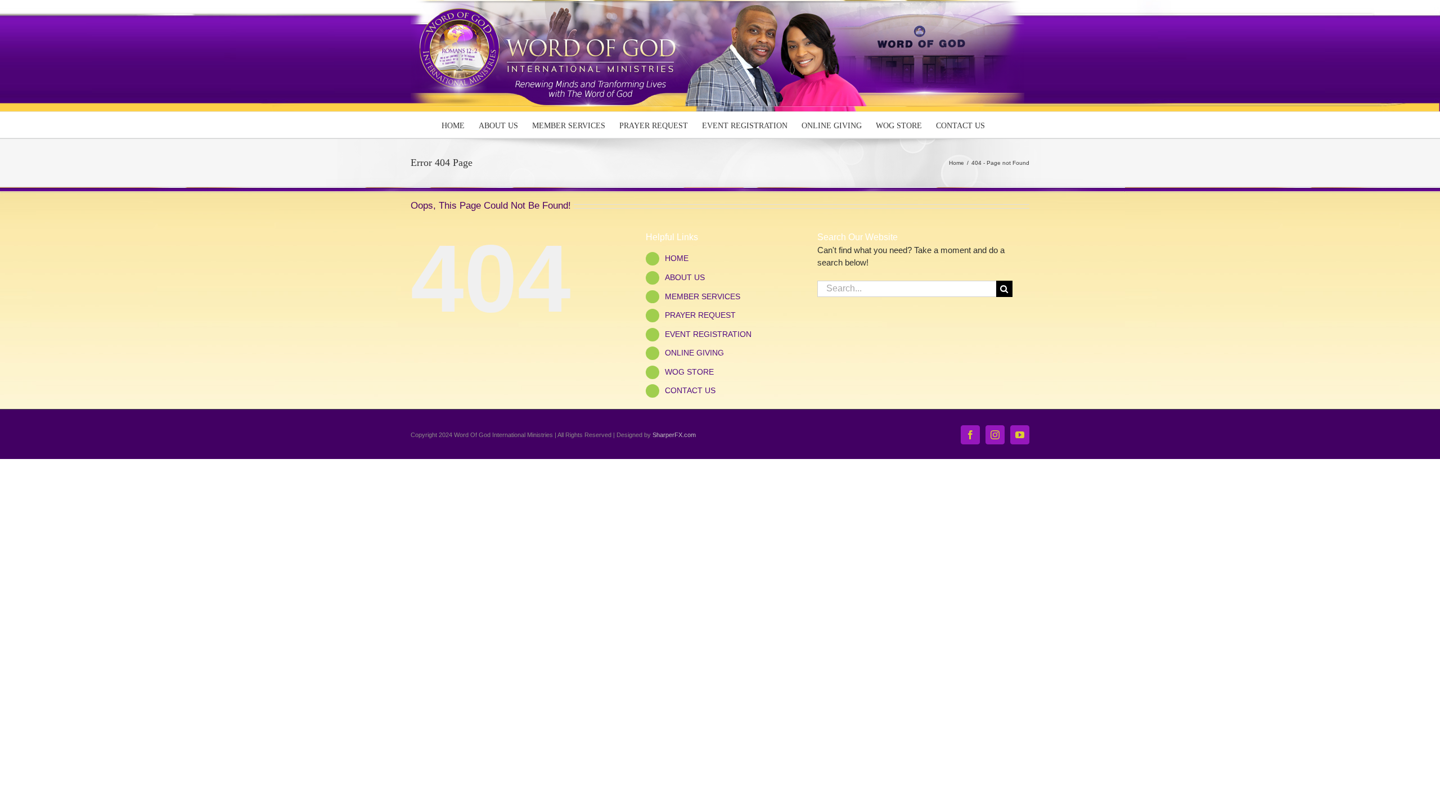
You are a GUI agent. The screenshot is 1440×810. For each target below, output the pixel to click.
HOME (676, 258)
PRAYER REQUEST (700, 315)
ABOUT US (685, 277)
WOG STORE (689, 371)
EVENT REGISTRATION (708, 334)
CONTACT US (690, 390)
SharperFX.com (674, 434)
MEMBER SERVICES (702, 296)
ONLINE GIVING (694, 352)
